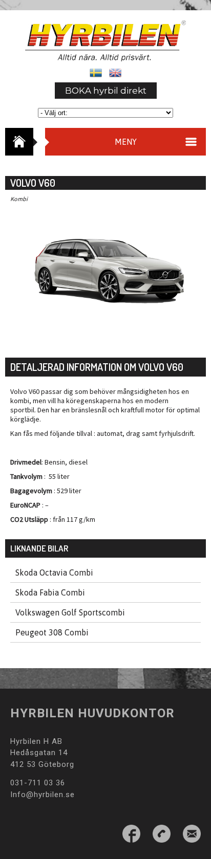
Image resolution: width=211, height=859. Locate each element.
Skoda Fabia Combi (50, 592)
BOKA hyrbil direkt (105, 90)
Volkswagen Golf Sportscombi (70, 612)
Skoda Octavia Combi (54, 572)
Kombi (19, 199)
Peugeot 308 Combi (52, 632)
